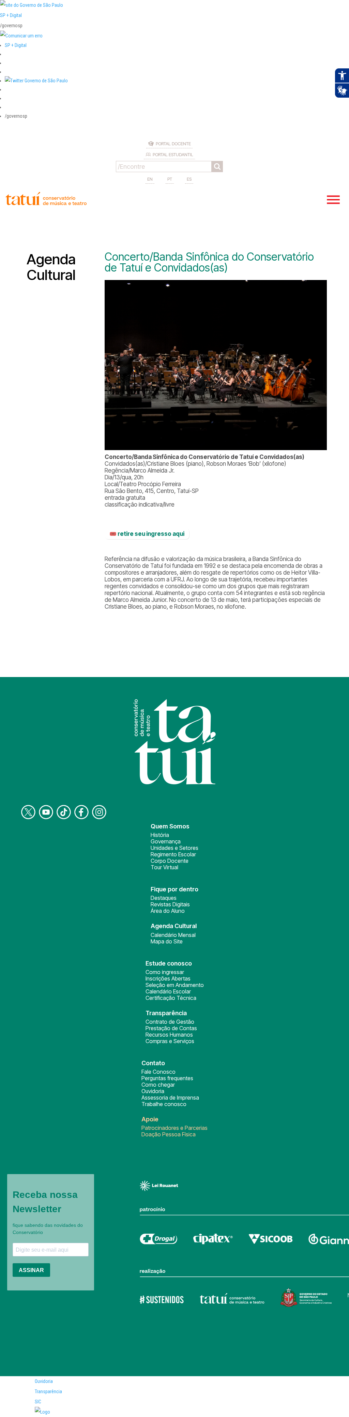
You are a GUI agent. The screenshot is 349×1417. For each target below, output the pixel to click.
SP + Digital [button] (16, 45)
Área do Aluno (168, 910)
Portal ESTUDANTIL (173, 154)
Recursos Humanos (169, 1034)
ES (189, 179)
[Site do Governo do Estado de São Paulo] (31, 5)
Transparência (48, 1391)
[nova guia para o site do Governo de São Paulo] (21, 35)
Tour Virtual (164, 867)
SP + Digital (11, 15)
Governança (166, 841)
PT (169, 179)
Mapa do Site (167, 941)
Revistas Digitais (170, 904)
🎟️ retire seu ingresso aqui (146, 533)
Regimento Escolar (173, 854)
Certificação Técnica (171, 997)
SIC (38, 1401)
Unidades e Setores (174, 847)
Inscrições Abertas (168, 978)
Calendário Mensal (173, 935)
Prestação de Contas (171, 1028)
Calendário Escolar (168, 991)
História (160, 834)
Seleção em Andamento (175, 985)
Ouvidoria (152, 1091)
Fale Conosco (158, 1071)
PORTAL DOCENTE (173, 143)
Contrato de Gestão (170, 1021)
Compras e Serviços (170, 1041)
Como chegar (158, 1084)
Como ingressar (165, 972)
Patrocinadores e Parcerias (174, 1127)
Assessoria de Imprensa (170, 1097)
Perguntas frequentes (167, 1078)
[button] (36, 80)
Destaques (164, 897)
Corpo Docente (169, 860)
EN (150, 179)
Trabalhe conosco (163, 1104)
